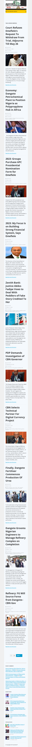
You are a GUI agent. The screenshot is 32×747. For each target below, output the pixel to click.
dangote (10, 552)
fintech (19, 428)
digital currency (12, 428)
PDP (22, 367)
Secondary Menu (12, 11)
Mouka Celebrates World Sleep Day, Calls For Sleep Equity (15, 670)
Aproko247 (15, 744)
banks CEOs (15, 487)
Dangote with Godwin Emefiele (17, 611)
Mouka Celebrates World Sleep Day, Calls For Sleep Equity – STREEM (15, 669)
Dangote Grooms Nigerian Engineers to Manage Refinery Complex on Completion (16, 536)
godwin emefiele (14, 52)
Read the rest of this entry (11, 85)
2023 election (9, 183)
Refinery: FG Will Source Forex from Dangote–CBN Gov (15, 598)
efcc (9, 52)
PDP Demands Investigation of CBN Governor (15, 356)
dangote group (12, 488)
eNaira (16, 428)
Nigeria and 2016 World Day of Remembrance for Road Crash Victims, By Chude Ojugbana (17, 731)
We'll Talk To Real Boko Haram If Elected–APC (17, 725)
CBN (8, 52)
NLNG (13, 119)
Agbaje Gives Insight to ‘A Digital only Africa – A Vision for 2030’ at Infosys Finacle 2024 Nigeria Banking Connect (15, 686)
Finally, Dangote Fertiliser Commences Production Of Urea (15, 474)
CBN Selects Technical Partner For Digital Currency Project (15, 414)
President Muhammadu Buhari (15, 553)
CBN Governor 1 (15, 244)
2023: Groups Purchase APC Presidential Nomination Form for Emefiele (14, 167)
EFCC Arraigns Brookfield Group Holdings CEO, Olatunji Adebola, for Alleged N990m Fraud (18, 702)
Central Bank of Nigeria (11, 310)
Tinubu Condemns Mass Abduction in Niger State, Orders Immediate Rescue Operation (18, 696)
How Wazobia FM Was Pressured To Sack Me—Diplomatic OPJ (18, 737)
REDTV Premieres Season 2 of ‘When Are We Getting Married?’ (15, 677)
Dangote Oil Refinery (17, 552)
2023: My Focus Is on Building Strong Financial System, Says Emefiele (16, 230)
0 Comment (9, 50)
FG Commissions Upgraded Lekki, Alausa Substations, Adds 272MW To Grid (18, 716)
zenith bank (17, 311)
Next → (19, 655)
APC (13, 183)
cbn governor (17, 183)
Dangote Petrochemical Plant (18, 118)
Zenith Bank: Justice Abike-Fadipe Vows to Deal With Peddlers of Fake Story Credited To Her (16, 292)
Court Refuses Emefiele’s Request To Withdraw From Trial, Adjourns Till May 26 (15, 35)
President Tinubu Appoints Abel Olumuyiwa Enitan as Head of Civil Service (17, 709)
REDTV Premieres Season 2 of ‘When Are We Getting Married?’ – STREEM (15, 674)
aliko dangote (9, 118)
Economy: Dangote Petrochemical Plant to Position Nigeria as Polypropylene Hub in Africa (15, 100)
